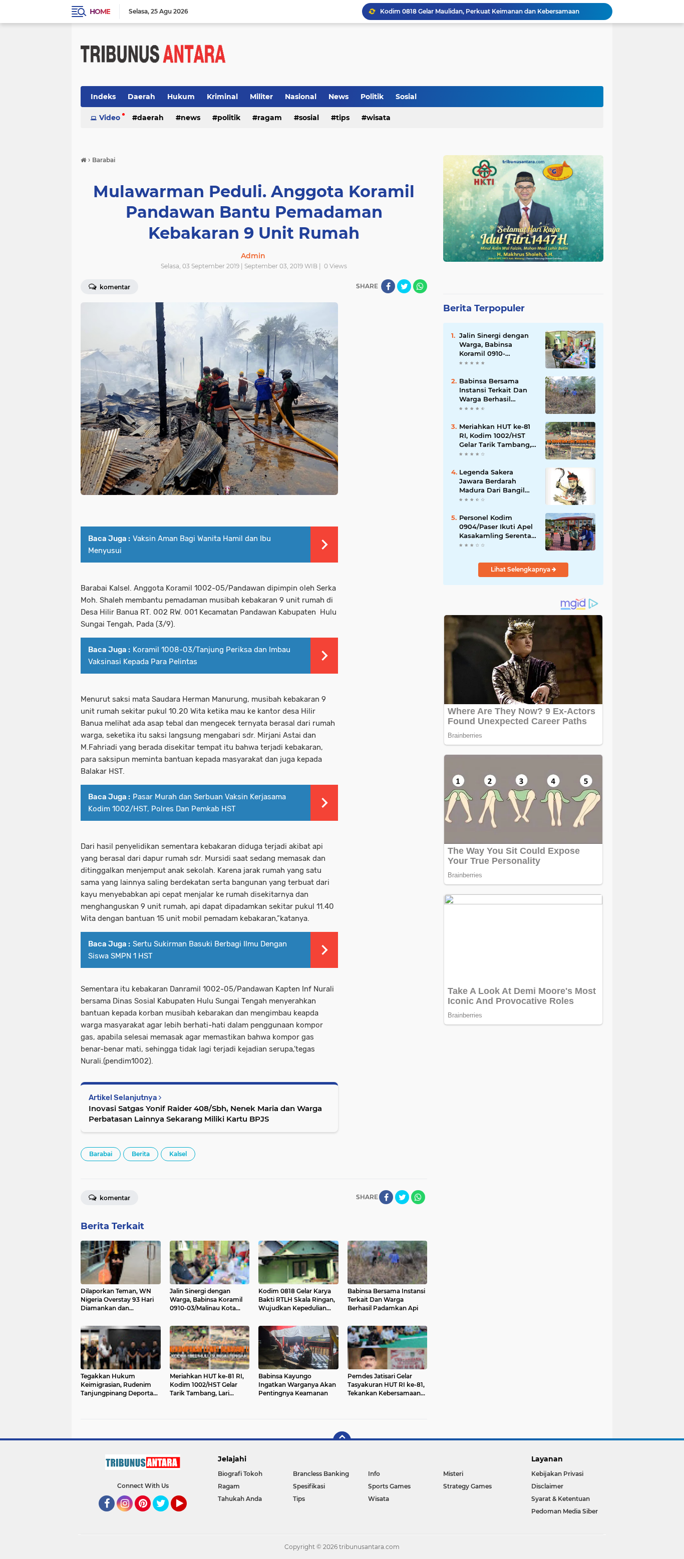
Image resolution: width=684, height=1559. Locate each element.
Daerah (141, 96)
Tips (343, 117)
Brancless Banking (321, 1473)
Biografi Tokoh (240, 1473)
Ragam (269, 117)
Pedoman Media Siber (564, 1511)
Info (374, 1473)
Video (109, 117)
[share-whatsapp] (420, 286)
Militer (261, 96)
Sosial (406, 96)
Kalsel (178, 1154)
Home (100, 11)
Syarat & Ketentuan (560, 1498)
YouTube (185, 1515)
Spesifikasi (309, 1486)
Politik (372, 96)
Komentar (114, 287)
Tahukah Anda (240, 1498)
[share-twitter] (404, 286)
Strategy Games (467, 1486)
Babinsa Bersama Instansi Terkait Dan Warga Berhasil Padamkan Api (493, 390)
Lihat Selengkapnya (521, 569)
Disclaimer (547, 1486)
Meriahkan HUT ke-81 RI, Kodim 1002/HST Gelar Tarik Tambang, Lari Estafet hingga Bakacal (495, 435)
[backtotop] (342, 1440)
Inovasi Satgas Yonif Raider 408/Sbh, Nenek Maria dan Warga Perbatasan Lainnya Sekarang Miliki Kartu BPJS (205, 1114)
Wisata (379, 117)
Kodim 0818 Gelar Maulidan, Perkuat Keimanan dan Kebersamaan (479, 11)
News (338, 96)
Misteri (453, 1473)
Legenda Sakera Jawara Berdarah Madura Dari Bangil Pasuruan (492, 481)
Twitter (165, 1515)
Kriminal (222, 96)
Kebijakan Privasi (557, 1473)
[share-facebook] (388, 286)
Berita (141, 1154)
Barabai (100, 1154)
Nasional (300, 96)
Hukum (181, 96)
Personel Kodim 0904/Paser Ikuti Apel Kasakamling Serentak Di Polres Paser (497, 527)
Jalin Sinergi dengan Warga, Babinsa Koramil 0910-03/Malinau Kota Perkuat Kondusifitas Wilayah (495, 344)
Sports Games (389, 1486)
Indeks (103, 96)
